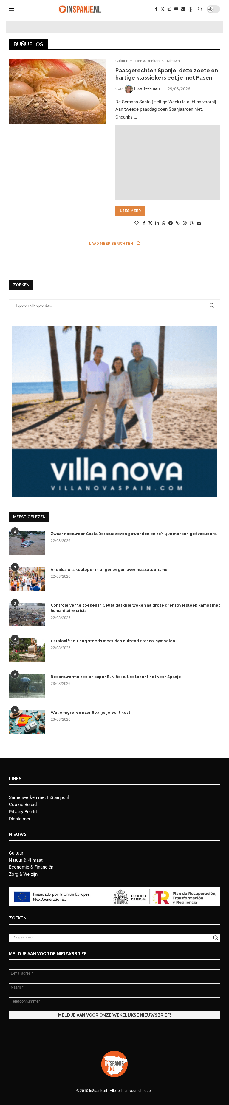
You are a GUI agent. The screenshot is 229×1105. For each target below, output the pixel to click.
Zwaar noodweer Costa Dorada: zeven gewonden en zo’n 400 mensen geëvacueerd (134, 534)
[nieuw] (114, 329)
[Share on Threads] (192, 222)
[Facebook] (156, 9)
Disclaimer (19, 819)
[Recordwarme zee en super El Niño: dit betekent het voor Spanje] (27, 686)
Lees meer (130, 211)
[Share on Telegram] (170, 223)
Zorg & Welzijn (23, 874)
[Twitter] (162, 9)
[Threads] (190, 9)
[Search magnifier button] (216, 938)
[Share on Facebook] (144, 223)
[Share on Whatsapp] (163, 223)
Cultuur (16, 853)
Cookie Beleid (23, 804)
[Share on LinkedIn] (157, 223)
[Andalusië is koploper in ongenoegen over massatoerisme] (27, 579)
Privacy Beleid (23, 811)
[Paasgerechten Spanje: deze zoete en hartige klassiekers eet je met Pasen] (57, 91)
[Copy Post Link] (178, 223)
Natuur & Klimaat (26, 860)
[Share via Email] (199, 223)
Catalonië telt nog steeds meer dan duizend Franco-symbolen (113, 641)
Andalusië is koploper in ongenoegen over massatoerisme (109, 569)
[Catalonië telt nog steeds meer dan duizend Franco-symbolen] (27, 650)
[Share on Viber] (184, 222)
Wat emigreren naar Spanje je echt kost (90, 712)
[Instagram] (169, 9)
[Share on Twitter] (150, 222)
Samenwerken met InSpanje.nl (39, 797)
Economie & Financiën (31, 867)
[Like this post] (136, 223)
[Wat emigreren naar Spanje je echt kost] (27, 722)
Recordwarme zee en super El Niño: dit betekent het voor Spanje (116, 676)
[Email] (183, 9)
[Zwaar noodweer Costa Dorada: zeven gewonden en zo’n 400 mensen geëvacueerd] (27, 543)
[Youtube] (176, 9)
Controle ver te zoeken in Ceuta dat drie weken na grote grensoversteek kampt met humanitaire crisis (135, 608)
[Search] (200, 9)
